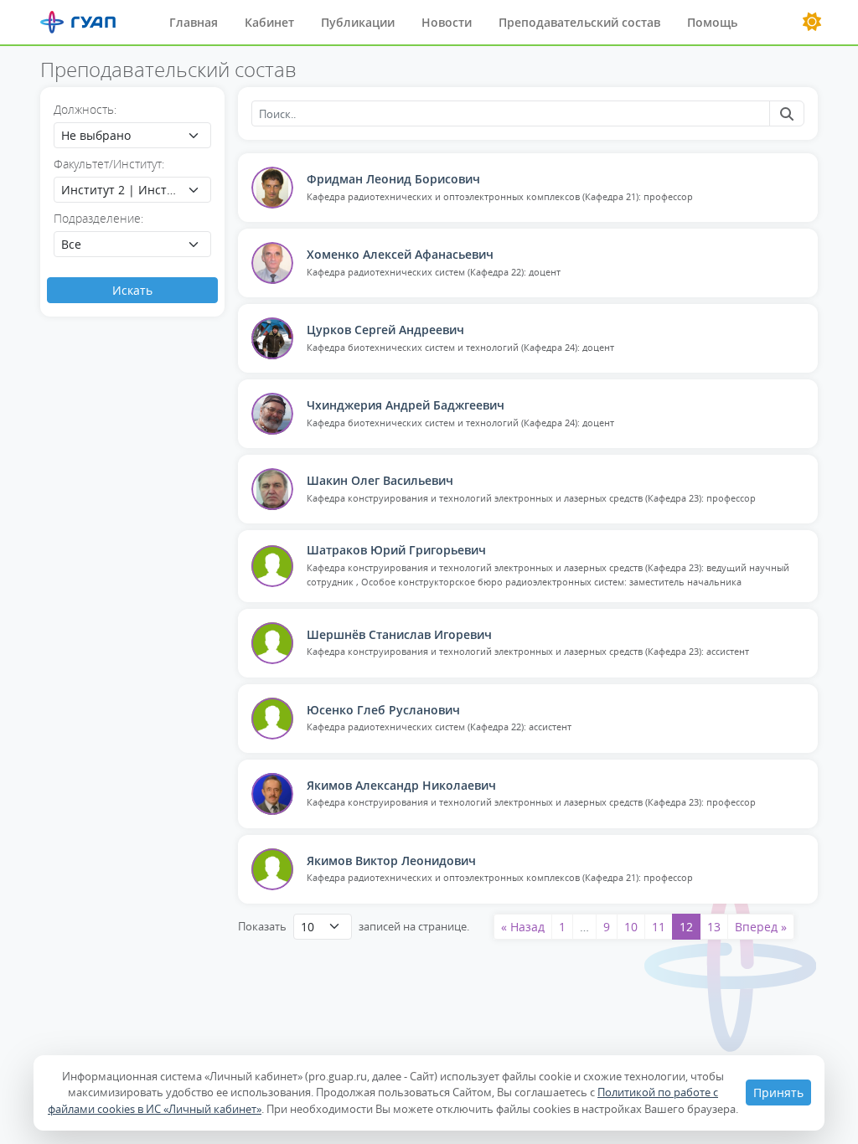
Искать (132, 290)
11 (658, 927)
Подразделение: (98, 218)
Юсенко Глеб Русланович (383, 710)
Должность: (85, 109)
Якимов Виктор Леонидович (391, 860)
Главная (193, 22)
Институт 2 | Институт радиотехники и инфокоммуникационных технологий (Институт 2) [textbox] (120, 190)
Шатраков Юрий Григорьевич (396, 550)
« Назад (523, 927)
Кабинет (269, 22)
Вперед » (761, 927)
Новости (446, 22)
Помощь (712, 22)
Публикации (358, 22)
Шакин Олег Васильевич (380, 480)
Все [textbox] (71, 244)
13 (714, 927)
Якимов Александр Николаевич (401, 785)
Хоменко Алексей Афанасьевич (400, 254)
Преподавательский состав (579, 22)
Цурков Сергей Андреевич (385, 330)
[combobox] (132, 135)
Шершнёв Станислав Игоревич (399, 634)
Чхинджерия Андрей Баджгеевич (405, 405)
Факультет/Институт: (109, 164)
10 (631, 927)
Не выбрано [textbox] (96, 135)
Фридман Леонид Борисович (393, 179)
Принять (778, 1092)
